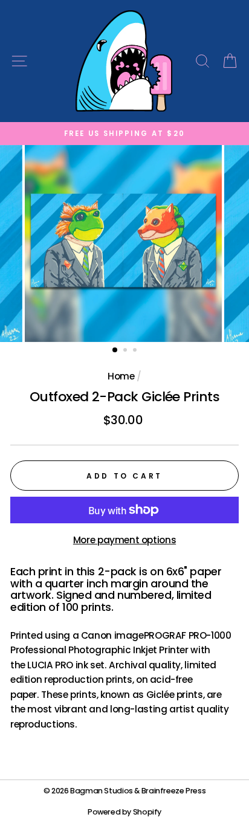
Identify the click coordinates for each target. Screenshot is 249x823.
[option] (124, 133)
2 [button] (126, 351)
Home (121, 376)
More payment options (124, 540)
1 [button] (115, 350)
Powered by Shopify (124, 812)
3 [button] (136, 351)
